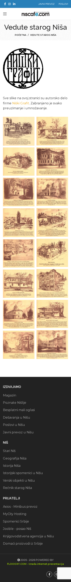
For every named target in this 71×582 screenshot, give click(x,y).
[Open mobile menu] (5, 14)
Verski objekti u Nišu (19, 480)
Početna (20, 35)
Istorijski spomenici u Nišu (23, 473)
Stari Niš (9, 451)
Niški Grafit (20, 103)
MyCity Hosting (14, 514)
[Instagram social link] (9, 4)
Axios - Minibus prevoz (20, 506)
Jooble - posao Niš (17, 529)
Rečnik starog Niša (17, 488)
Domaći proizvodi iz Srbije (23, 543)
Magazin (9, 395)
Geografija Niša (14, 458)
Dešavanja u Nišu (16, 417)
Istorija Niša (12, 466)
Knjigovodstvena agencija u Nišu (28, 536)
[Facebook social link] (5, 4)
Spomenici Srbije (16, 521)
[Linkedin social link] (14, 4)
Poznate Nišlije (14, 403)
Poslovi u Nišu (14, 425)
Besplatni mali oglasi (19, 410)
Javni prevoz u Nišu (18, 432)
